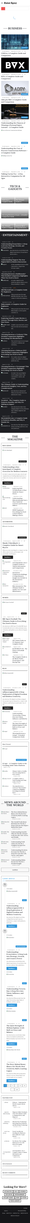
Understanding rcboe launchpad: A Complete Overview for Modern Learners (14, 469)
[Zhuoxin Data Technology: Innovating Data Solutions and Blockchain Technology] (6, 1125)
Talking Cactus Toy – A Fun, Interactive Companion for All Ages (13, 176)
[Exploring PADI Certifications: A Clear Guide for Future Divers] (6, 489)
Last (17, 1089)
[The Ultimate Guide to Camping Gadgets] (8, 224)
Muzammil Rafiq (22, 1210)
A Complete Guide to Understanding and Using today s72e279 (19, 780)
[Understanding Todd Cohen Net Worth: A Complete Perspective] (5, 844)
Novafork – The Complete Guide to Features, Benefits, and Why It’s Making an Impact (13, 402)
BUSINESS (23, 1191)
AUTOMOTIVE (8, 1191)
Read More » (7, 483)
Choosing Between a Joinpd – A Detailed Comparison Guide (19, 735)
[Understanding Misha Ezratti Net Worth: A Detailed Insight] (5, 862)
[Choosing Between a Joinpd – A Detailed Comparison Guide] (4, 732)
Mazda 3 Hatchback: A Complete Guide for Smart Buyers (12, 545)
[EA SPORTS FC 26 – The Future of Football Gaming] (6, 649)
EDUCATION (9, 1194)
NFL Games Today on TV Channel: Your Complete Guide (19, 642)
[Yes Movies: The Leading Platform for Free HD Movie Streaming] (6, 1144)
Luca (4, 616)
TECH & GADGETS (15, 1200)
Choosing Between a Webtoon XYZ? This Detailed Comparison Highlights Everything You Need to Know (14, 352)
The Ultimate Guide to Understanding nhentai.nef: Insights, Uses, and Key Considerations (14, 386)
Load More (15, 869)
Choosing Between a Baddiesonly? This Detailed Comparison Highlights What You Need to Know (14, 276)
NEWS (18, 1197)
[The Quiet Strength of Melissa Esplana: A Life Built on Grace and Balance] (6, 724)
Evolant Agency (5, 51)
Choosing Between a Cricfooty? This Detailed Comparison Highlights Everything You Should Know (14, 336)
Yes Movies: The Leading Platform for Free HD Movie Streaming (19, 1142)
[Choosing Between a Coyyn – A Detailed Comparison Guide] (15, 211)
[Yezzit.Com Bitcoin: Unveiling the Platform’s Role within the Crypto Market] (6, 1135)
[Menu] (2, 3)
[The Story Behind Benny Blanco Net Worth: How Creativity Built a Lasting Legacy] (5, 814)
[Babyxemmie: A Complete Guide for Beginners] (5, 310)
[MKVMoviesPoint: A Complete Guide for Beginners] (5, 296)
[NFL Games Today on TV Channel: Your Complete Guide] (6, 641)
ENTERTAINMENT (20, 1194)
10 (20, 1085)
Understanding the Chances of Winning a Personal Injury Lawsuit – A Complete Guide (13, 125)
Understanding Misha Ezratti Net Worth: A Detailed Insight (18, 861)
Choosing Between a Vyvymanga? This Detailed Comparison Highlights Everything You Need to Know (15, 368)
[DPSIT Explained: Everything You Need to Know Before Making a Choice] (4, 508)
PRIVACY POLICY (15, 1215)
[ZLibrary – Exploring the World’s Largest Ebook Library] (6, 1106)
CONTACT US (16, 1213)
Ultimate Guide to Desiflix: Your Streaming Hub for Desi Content (19, 772)
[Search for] (28, 3)
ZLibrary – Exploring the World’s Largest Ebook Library (19, 1104)
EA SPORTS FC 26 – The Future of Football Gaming (19, 650)
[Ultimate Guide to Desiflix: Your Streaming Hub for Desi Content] (6, 773)
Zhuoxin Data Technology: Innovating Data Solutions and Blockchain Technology (19, 1123)
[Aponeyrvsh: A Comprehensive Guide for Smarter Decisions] (22, 224)
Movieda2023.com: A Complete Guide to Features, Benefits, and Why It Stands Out (14, 420)
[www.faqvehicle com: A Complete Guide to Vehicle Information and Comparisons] (6, 563)
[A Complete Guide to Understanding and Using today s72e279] (6, 781)
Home (3, 1213)
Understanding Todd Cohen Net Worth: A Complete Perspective (18, 843)
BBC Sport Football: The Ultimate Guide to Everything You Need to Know (14, 621)
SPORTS (24, 1197)
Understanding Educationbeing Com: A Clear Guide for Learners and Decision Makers (19, 502)
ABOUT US (9, 1213)
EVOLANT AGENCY (8, 1197)
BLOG (16, 1191)
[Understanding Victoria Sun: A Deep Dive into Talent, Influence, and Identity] (6, 713)
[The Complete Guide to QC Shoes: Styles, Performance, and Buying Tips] (5, 656)
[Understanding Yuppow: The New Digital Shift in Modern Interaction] (4, 265)
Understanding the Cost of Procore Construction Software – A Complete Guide (14, 150)
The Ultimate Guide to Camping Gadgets (8, 227)
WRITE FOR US (24, 1213)
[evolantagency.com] (10, 3)
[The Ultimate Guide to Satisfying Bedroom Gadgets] (22, 198)
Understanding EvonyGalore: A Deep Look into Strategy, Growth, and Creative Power (14, 246)
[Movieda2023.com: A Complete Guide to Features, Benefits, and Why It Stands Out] (5, 427)
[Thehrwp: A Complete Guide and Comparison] (8, 198)
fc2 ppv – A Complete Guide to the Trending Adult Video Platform (14, 764)
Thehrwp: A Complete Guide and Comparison (7, 201)
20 (24, 1085)
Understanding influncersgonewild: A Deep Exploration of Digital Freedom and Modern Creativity (15, 910)
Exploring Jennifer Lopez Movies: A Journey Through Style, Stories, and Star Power (14, 320)
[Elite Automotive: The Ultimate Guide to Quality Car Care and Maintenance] (6, 586)
